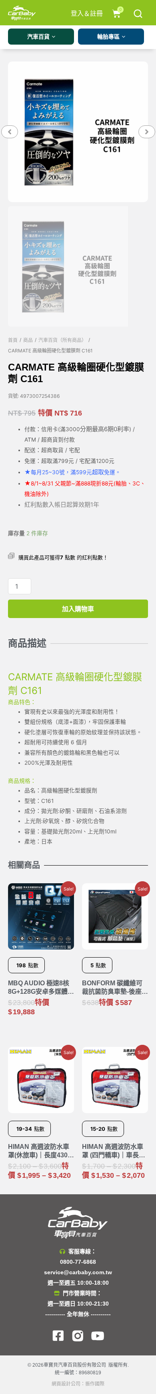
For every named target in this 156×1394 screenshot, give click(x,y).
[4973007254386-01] (78, 131)
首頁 (13, 340)
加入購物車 (78, 609)
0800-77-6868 (78, 1262)
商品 (28, 340)
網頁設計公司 (66, 1384)
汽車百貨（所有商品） (62, 340)
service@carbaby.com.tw (78, 1272)
